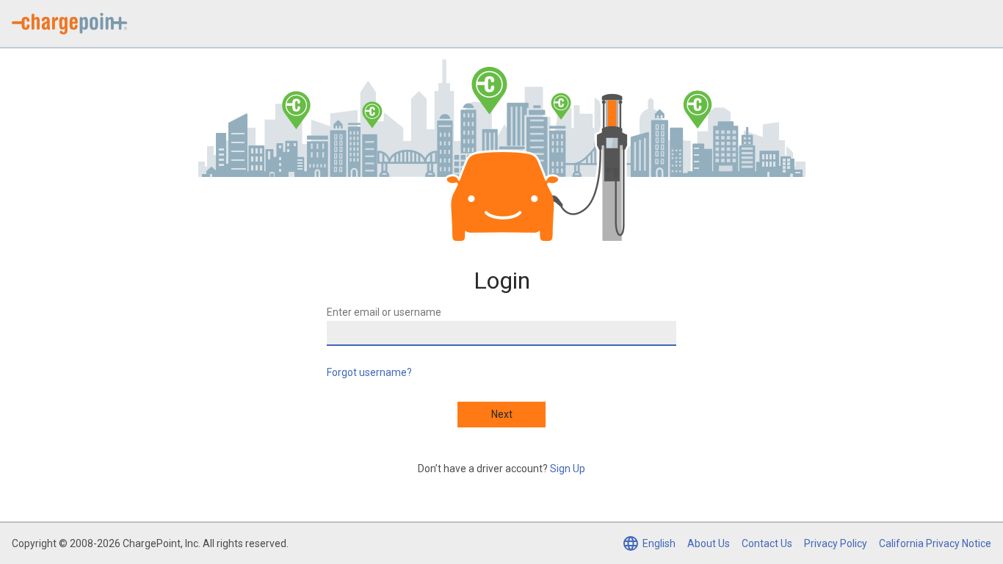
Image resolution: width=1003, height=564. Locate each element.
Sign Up (567, 468)
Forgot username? (369, 372)
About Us (708, 543)
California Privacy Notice (935, 543)
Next (502, 414)
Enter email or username (384, 312)
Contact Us (767, 543)
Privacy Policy (835, 543)
